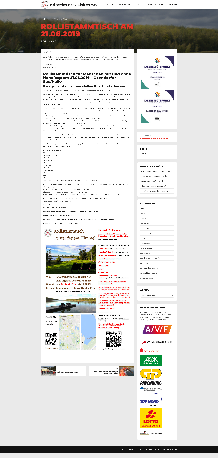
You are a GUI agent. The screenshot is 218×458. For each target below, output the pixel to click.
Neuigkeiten (124, 4)
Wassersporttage (146, 278)
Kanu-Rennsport (146, 228)
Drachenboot (145, 208)
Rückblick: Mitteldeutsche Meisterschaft (155, 191)
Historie (143, 218)
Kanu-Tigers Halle (146, 233)
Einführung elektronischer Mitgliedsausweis (156, 171)
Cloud (138, 4)
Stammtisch (144, 263)
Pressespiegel (145, 243)
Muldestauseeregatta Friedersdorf (153, 186)
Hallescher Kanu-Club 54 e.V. (73, 4)
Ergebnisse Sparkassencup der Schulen (154, 176)
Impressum (130, 449)
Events (45, 19)
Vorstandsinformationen (149, 273)
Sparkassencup (146, 253)
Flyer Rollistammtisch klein (69, 223)
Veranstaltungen (155, 4)
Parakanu (60, 19)
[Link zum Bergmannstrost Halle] (151, 391)
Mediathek (146, 154)
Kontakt (173, 4)
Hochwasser (144, 223)
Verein (110, 4)
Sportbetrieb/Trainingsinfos (150, 258)
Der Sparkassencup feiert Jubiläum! (153, 181)
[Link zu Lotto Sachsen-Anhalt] (151, 428)
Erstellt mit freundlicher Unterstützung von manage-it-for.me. (157, 449)
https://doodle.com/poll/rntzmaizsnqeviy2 (58, 201)
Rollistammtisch (146, 248)
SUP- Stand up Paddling (149, 268)
